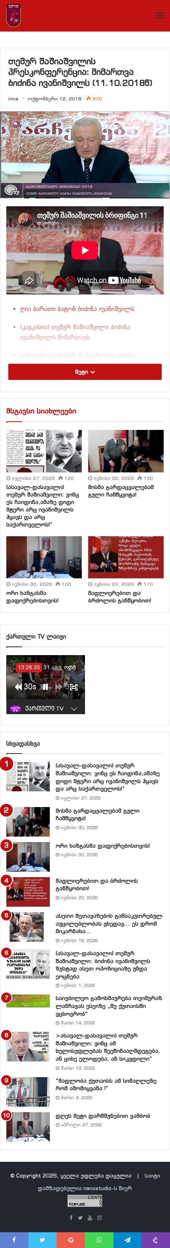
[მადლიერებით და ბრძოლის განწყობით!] (126, 557)
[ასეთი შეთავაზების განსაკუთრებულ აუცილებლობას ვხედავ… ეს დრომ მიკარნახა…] (28, 927)
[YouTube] (89, 1218)
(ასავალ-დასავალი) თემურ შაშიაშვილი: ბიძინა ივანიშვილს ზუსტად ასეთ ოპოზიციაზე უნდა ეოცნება (103, 965)
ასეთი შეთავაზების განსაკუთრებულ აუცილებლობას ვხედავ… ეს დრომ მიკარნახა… (109, 923)
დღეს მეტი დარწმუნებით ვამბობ (103, 1115)
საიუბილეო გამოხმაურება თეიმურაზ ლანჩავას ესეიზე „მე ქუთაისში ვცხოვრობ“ (109, 1005)
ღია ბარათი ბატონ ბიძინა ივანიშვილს (77, 309)
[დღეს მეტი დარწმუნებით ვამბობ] (28, 1127)
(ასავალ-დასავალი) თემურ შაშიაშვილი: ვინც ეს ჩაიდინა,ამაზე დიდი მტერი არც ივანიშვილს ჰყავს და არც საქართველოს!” (42, 505)
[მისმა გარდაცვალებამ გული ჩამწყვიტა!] (126, 451)
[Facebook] (71, 1218)
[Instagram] (99, 1218)
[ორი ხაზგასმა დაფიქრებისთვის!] (44, 557)
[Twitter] (80, 1218)
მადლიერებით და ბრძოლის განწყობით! (119, 596)
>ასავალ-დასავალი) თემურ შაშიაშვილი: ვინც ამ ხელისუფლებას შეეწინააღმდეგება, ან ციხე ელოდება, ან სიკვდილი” (108, 1047)
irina (13, 99)
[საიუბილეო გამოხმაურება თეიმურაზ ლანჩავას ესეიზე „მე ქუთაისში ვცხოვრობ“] (28, 1000)
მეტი (82, 371)
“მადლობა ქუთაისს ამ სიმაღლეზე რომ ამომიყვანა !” (106, 1084)
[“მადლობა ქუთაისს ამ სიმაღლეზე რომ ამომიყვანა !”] (28, 1092)
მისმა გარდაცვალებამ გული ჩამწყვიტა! (121, 490)
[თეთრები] (13, 16)
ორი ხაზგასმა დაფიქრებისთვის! (32, 596)
